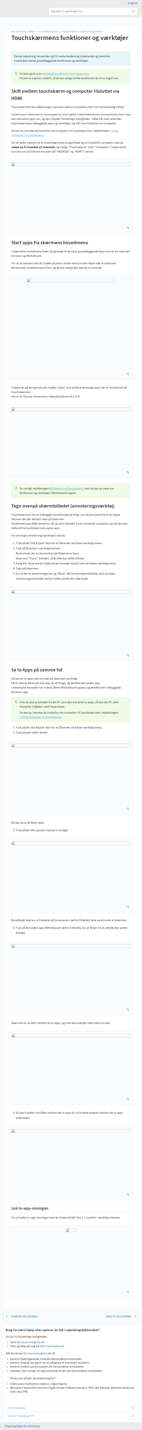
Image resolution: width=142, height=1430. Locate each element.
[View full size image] (71, 196)
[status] (71, 58)
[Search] (133, 11)
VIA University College (23, 31)
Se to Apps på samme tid (36, 669)
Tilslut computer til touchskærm (41, 717)
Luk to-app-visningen (29, 1208)
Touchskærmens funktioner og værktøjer (69, 38)
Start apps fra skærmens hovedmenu (49, 242)
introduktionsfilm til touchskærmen (65, 74)
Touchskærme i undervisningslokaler (82, 31)
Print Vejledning (16, 1408)
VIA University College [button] (19, 7)
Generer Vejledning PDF (21, 1416)
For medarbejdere (48, 31)
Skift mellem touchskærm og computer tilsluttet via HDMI (65, 95)
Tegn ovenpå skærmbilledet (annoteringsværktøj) (63, 505)
